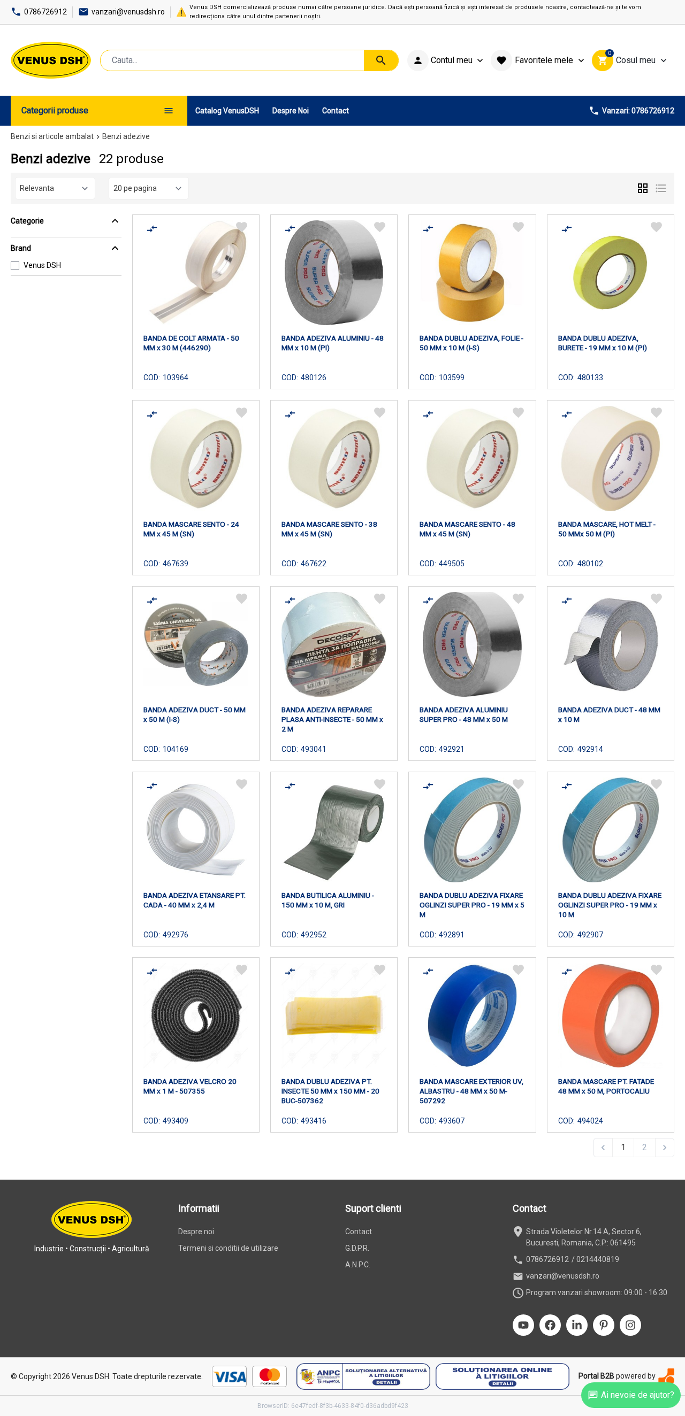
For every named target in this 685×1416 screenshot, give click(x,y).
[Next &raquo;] (664, 1147)
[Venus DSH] (51, 60)
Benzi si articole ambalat (52, 136)
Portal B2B (596, 1376)
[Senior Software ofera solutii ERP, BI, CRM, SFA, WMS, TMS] (666, 1376)
